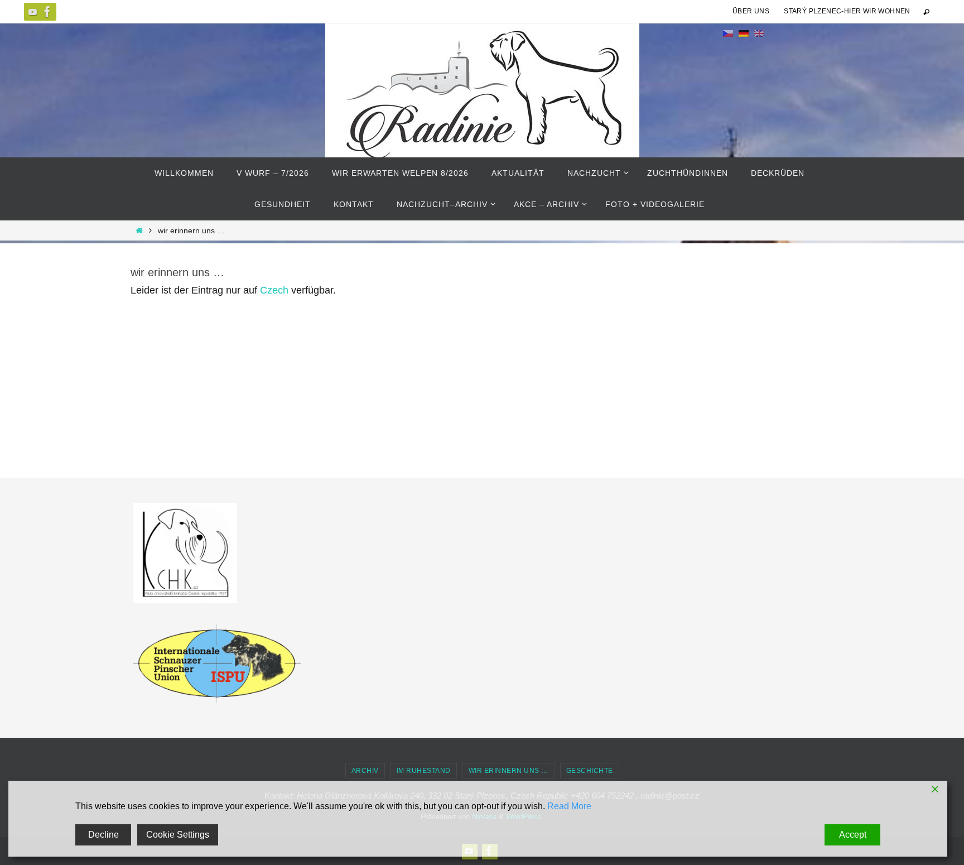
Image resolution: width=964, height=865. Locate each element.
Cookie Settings (177, 834)
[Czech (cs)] (728, 33)
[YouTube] (33, 12)
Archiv (365, 771)
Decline (103, 834)
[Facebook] (47, 12)
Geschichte (589, 771)
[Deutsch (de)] (744, 33)
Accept (852, 834)
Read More (569, 806)
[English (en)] (759, 33)
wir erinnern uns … (508, 771)
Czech (274, 290)
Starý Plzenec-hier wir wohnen (847, 11)
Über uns (750, 11)
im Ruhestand (424, 771)
